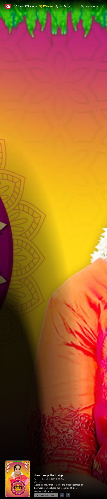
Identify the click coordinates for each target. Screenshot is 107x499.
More (52, 491)
